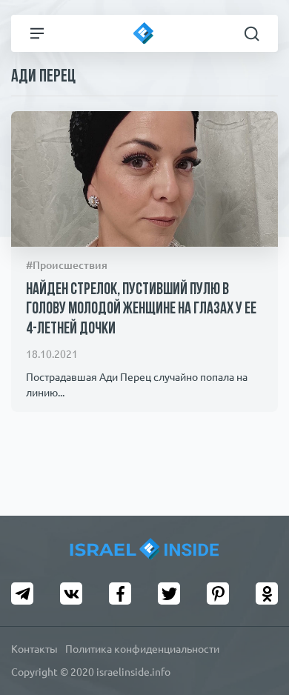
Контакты (34, 649)
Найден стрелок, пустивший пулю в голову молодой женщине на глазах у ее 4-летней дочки (141, 310)
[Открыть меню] (37, 33)
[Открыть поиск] (252, 33)
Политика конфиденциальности (142, 649)
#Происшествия (66, 265)
